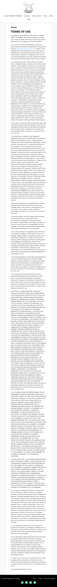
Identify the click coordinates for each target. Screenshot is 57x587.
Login (28, 19)
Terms (34, 578)
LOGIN (51, 15)
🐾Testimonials (36, 15)
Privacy (40, 578)
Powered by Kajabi (49, 578)
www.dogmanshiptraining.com (25, 49)
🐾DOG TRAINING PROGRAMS (13, 15)
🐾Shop (45, 15)
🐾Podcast (27, 15)
